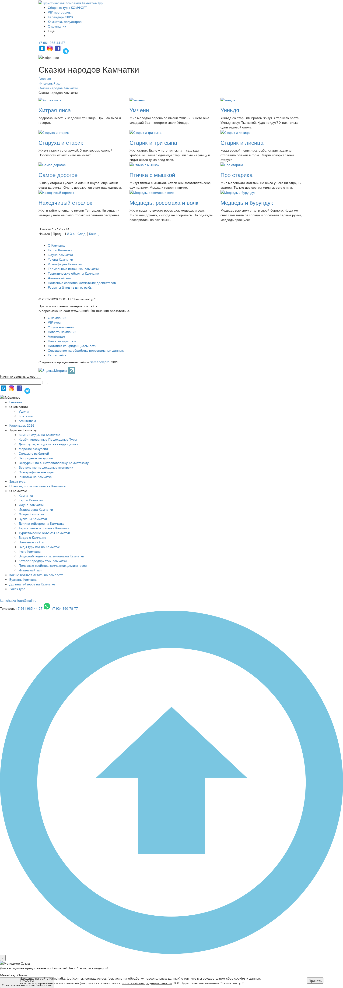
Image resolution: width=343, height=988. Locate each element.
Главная (15, 402)
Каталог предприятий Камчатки (43, 560)
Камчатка (26, 495)
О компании (57, 26)
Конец (93, 233)
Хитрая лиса (54, 110)
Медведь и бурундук (246, 202)
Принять (315, 980)
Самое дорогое (57, 174)
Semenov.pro (99, 362)
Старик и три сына (153, 142)
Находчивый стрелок (65, 202)
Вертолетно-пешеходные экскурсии (46, 467)
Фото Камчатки (30, 551)
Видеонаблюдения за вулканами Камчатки (51, 556)
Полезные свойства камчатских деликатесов (82, 282)
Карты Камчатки (60, 250)
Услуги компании (61, 327)
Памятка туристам (62, 341)
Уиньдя (229, 110)
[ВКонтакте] (42, 50)
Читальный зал (59, 278)
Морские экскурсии (33, 448)
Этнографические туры (36, 472)
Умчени (139, 110)
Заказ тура (17, 481)
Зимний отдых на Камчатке (39, 434)
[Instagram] (50, 50)
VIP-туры (54, 322)
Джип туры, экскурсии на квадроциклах (48, 444)
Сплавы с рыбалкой (34, 453)
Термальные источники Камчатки (73, 268)
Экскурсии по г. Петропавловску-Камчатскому (54, 462)
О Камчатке (57, 245)
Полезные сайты (31, 542)
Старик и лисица (241, 142)
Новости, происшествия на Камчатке (37, 486)
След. (81, 233)
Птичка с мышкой (152, 174)
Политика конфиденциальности (72, 345)
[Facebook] (58, 50)
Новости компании (62, 331)
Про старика (236, 174)
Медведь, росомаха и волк (164, 202)
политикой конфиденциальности (147, 983)
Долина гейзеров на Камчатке (41, 523)
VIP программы (59, 12)
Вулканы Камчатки (33, 518)
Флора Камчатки (60, 259)
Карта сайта (57, 355)
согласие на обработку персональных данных (144, 978)
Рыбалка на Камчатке (35, 476)
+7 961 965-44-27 (51, 42)
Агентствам (56, 336)
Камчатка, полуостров (64, 21)
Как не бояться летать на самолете (36, 574)
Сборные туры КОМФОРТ (67, 7)
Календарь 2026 (60, 16)
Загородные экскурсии (36, 458)
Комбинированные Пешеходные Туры (48, 439)
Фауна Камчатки (60, 254)
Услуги (24, 411)
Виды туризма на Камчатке (39, 546)
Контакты (26, 416)
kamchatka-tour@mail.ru (18, 600)
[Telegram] (65, 50)
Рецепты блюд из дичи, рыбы (70, 287)
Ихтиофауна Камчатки (65, 264)
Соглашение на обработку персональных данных (86, 350)
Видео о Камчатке (32, 537)
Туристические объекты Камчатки (73, 273)
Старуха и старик (60, 142)
